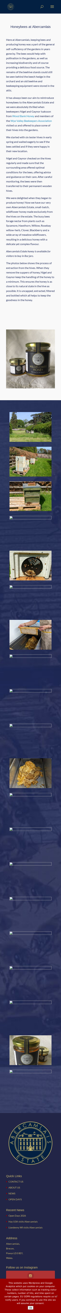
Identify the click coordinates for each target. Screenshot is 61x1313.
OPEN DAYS (15, 1199)
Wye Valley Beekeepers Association (31, 120)
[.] (30, 1072)
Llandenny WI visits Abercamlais (25, 1227)
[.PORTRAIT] (30, 579)
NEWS (11, 1193)
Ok (30, 1307)
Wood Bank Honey (23, 116)
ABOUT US (14, 1187)
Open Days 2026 (17, 1215)
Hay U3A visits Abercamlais (23, 1221)
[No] (56, 1296)
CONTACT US (15, 1181)
